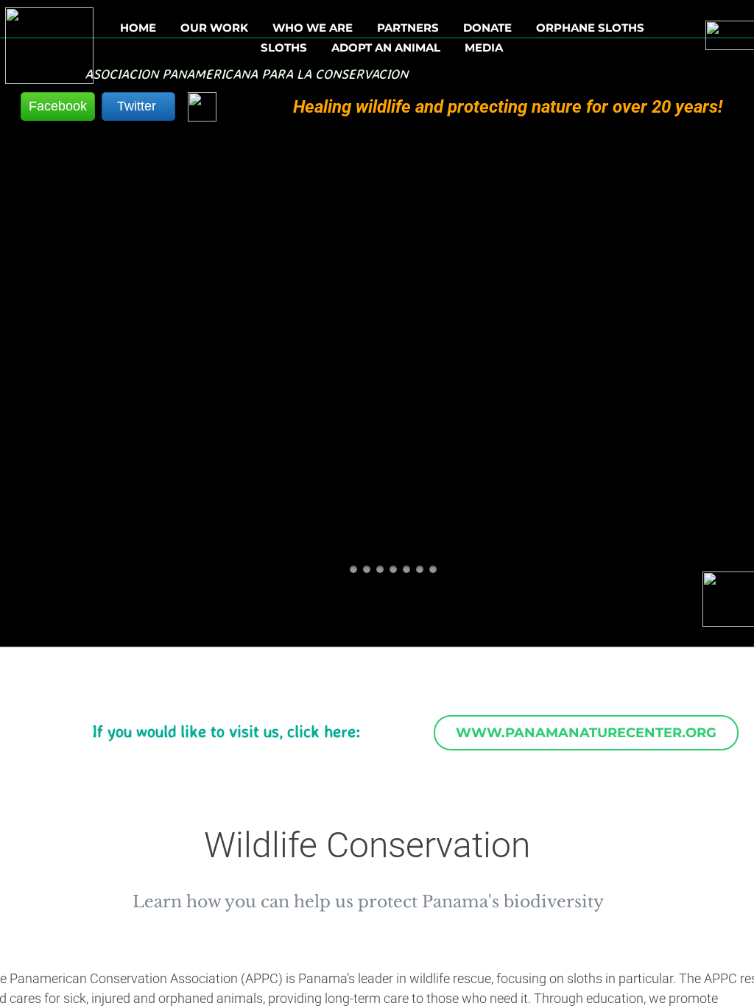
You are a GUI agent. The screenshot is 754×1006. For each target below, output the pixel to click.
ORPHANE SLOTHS (590, 28)
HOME (138, 28)
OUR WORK (214, 28)
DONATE (487, 28)
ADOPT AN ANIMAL (385, 47)
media (484, 47)
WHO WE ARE (312, 28)
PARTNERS (408, 28)
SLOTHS (284, 47)
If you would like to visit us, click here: (226, 731)
